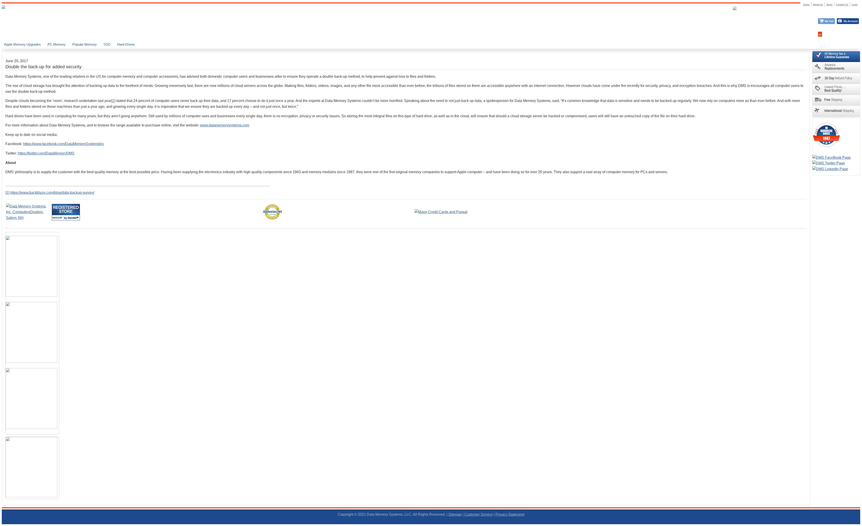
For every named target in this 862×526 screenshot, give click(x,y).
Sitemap (455, 514)
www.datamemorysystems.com (224, 125)
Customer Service (478, 514)
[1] (113, 101)
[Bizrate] (74, 217)
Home (806, 4)
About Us (818, 4)
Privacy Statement (509, 514)
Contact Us (842, 4)
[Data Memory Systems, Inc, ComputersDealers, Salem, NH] (28, 218)
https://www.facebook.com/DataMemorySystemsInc (63, 144)
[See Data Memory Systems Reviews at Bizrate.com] (66, 212)
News (829, 4)
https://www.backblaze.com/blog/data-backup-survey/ (52, 192)
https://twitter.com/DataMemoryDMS (46, 153)
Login (855, 4)
